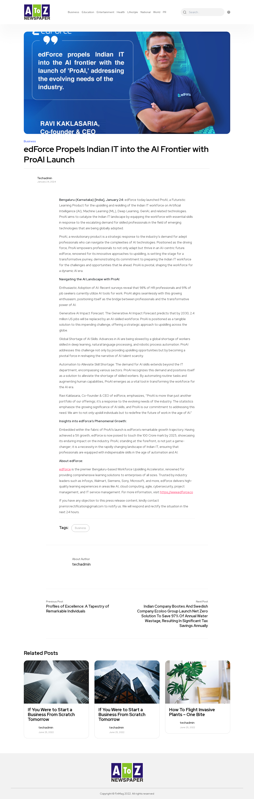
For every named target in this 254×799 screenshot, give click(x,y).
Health (121, 12)
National (146, 12)
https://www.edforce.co (176, 492)
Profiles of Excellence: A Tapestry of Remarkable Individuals (77, 609)
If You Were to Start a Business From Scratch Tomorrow (51, 714)
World (156, 12)
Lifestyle (132, 12)
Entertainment (105, 12)
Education (88, 12)
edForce (65, 469)
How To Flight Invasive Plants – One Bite (192, 712)
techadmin (44, 178)
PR (164, 12)
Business (73, 12)
